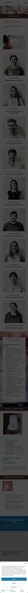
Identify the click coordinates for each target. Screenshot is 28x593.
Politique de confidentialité (13, 590)
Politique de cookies (3, 590)
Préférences (14, 587)
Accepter (14, 579)
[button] (26, 563)
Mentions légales (22, 590)
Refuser (14, 583)
